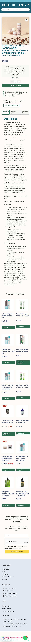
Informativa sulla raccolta (10, 640)
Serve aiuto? (6, 638)
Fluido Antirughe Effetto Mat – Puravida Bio (22, 458)
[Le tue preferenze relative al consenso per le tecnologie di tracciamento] (28, 640)
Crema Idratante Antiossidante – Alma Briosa (7, 458)
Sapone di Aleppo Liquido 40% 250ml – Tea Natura (22, 493)
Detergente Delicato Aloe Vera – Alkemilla (8, 493)
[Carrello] (25, 5)
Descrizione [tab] (6, 111)
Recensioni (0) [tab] (25, 112)
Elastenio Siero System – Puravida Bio (8, 351)
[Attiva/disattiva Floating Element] (25, 638)
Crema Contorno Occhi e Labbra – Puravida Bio (7, 387)
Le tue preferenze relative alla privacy (16, 637)
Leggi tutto (6, 327)
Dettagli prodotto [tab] (13, 112)
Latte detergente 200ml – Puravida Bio (7, 316)
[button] (28, 5)
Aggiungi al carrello (15, 85)
